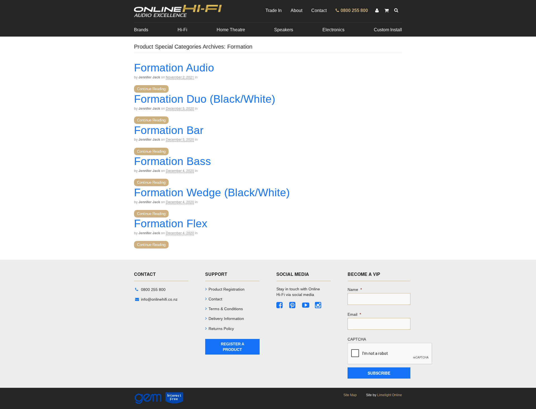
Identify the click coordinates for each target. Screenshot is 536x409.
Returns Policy (221, 328)
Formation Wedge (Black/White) (212, 192)
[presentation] (390, 354)
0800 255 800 (153, 289)
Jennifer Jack (149, 77)
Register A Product (232, 347)
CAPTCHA (357, 339)
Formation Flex (170, 223)
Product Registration (227, 289)
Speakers (283, 29)
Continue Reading (151, 89)
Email (354, 314)
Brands (141, 29)
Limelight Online (389, 395)
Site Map (350, 395)
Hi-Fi (182, 29)
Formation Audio (174, 68)
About (296, 10)
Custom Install (388, 29)
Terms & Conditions (226, 309)
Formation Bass (172, 161)
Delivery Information (226, 318)
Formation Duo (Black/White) (204, 99)
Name (355, 289)
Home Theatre (231, 29)
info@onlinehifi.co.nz (159, 299)
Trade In (273, 10)
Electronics (333, 29)
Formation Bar (169, 130)
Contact (319, 10)
